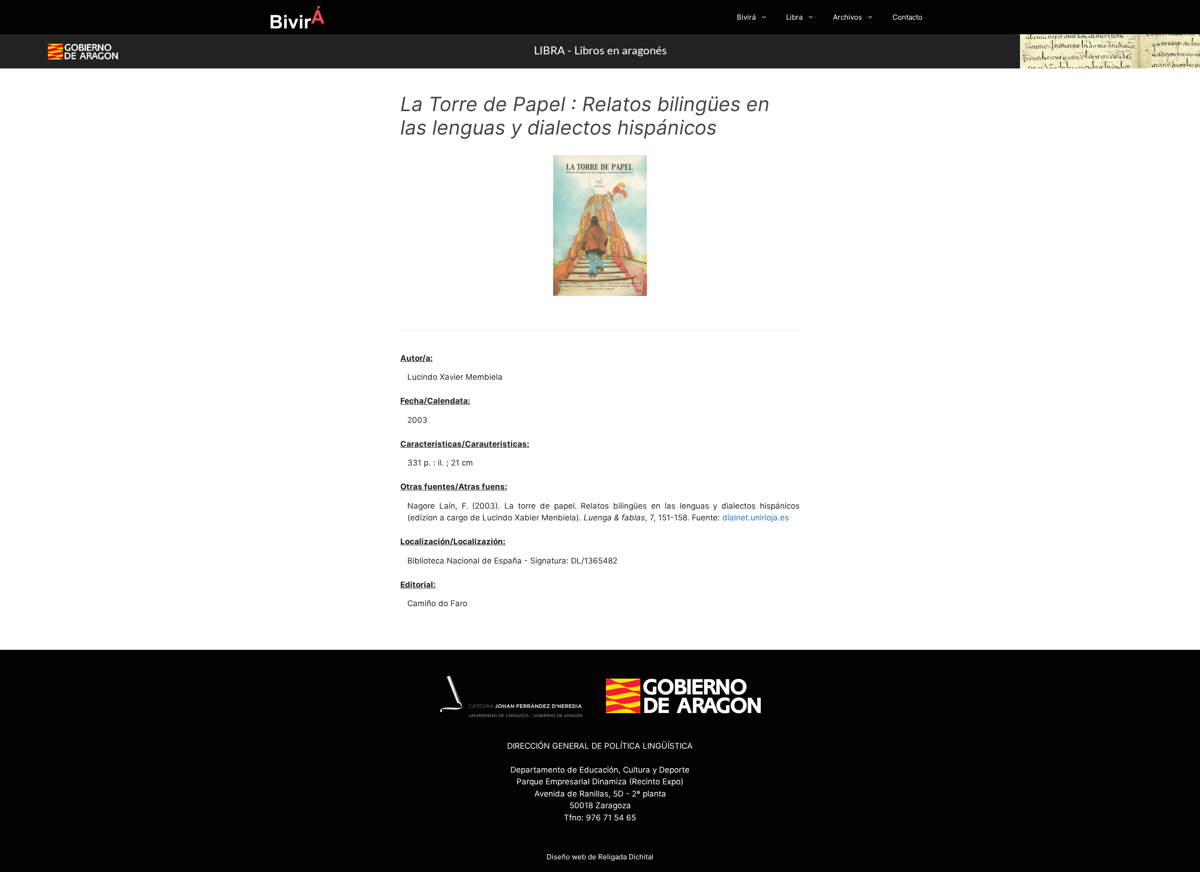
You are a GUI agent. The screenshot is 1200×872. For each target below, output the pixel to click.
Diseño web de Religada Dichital (600, 856)
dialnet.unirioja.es (755, 517)
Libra (794, 17)
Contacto (907, 17)
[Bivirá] (297, 17)
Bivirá (746, 17)
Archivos (847, 17)
